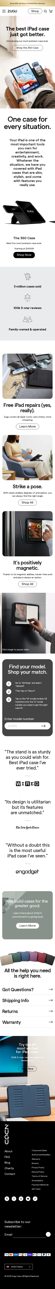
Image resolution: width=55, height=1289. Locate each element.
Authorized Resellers (41, 1154)
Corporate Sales (39, 1150)
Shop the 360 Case (27, 47)
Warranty (36, 1159)
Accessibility (37, 1180)
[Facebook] (14, 1198)
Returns (35, 1163)
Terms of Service (39, 1176)
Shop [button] (35, 11)
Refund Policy (38, 1172)
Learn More (27, 426)
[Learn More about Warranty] (51, 1022)
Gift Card (36, 1189)
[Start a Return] (51, 1011)
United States (17, 1267)
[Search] (45, 11)
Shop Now (24, 254)
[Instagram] (21, 1198)
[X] (7, 1198)
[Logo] (7, 1134)
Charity (9, 1168)
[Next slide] (50, 224)
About (8, 1151)
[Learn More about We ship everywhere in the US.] (51, 1000)
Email (8, 1234)
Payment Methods (40, 1184)
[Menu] (4, 11)
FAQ (7, 1156)
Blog (7, 1162)
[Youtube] (28, 1198)
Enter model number (19, 719)
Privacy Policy (38, 1167)
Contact (10, 1173)
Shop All (27, 502)
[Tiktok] (35, 1198)
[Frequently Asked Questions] (51, 989)
